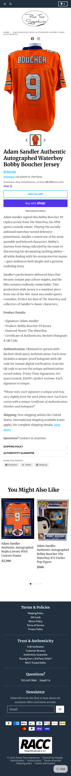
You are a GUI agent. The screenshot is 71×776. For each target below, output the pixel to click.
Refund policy (17, 760)
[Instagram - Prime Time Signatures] (38, 38)
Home (6, 32)
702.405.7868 (29, 680)
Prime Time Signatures (28, 757)
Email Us (45, 680)
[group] (35, 140)
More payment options (35, 210)
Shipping (8, 176)
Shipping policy (24, 763)
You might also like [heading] (33, 490)
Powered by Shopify (53, 757)
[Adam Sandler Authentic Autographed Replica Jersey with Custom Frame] (17, 518)
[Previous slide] (26, 140)
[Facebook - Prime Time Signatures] (32, 38)
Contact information (45, 763)
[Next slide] (44, 140)
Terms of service (52, 760)
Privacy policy (34, 760)
